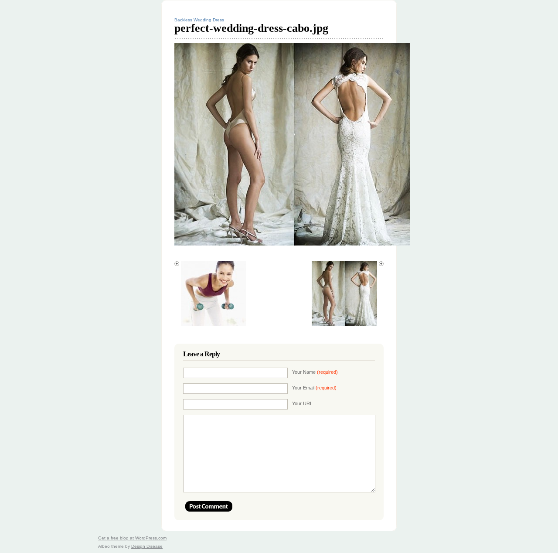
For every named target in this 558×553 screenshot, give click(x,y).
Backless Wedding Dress (199, 19)
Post (208, 506)
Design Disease (147, 546)
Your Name (315, 372)
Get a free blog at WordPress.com (132, 538)
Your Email (314, 387)
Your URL (302, 403)
